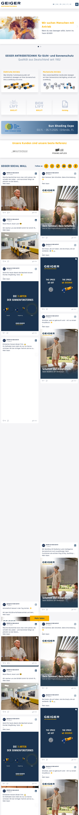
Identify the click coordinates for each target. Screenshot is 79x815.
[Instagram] (52, 166)
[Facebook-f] (76, 166)
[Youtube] (64, 166)
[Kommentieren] (46, 238)
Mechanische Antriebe (52, 72)
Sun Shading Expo (61, 126)
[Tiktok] (58, 166)
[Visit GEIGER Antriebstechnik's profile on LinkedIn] (4, 173)
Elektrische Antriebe (11, 72)
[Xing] (46, 166)
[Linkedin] (70, 166)
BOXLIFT (39, 110)
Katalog (65, 110)
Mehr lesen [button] (6, 184)
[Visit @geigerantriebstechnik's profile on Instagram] (43, 173)
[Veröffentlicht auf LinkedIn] (36, 173)
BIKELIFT (13, 110)
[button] (76, 4)
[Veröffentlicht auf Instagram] (75, 173)
